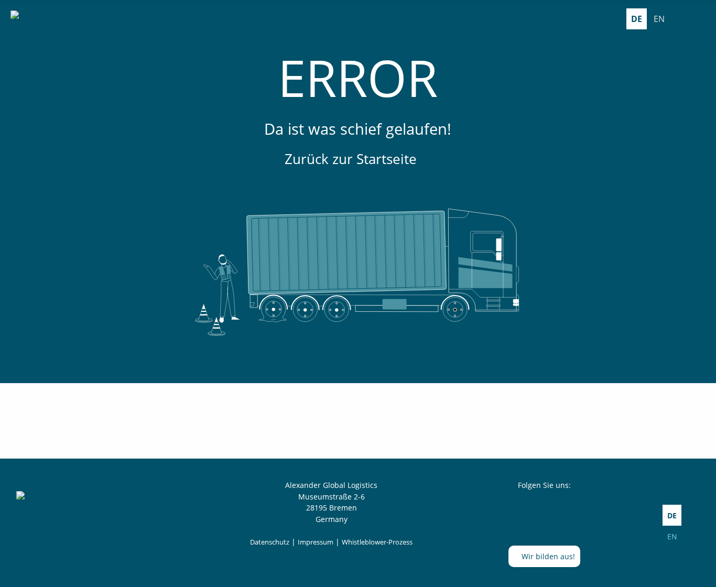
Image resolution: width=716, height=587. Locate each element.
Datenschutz (269, 542)
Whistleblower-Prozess (377, 542)
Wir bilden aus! (547, 556)
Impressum (315, 542)
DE (636, 19)
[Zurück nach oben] (703, 574)
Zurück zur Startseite (352, 158)
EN (659, 19)
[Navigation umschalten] (699, 19)
